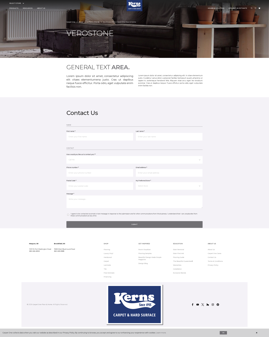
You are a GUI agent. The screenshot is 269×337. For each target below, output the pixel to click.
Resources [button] (28, 8)
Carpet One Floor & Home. (43, 304)
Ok (223, 333)
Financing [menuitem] (107, 277)
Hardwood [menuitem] (108, 257)
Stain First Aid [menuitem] (178, 253)
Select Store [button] (15, 3)
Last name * (140, 131)
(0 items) (259, 8)
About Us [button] (41, 8)
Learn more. (161, 333)
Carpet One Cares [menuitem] (214, 253)
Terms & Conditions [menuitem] (215, 261)
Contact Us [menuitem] (212, 257)
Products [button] (13, 8)
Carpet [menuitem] (106, 261)
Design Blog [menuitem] (143, 263)
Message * (70, 193)
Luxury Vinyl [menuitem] (108, 253)
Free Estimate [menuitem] (109, 273)
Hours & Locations (216, 8)
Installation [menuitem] (177, 269)
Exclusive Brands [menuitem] (179, 273)
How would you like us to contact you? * (81, 154)
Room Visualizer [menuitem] (144, 249)
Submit (134, 224)
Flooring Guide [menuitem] (178, 257)
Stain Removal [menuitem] (178, 249)
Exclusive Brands (93, 22)
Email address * (141, 167)
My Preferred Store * (143, 180)
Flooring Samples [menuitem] (145, 253)
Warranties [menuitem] (177, 265)
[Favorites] (255, 8)
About (81, 22)
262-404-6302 (34, 251)
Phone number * (72, 167)
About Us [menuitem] (211, 249)
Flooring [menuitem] (107, 249)
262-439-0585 (59, 251)
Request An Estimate (238, 8)
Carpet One (70, 22)
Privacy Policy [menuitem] (213, 265)
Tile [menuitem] (105, 269)
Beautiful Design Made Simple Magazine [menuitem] (149, 258)
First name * (70, 131)
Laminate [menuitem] (107, 265)
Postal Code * (71, 180)
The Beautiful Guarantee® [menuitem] (183, 261)
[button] (252, 8)
